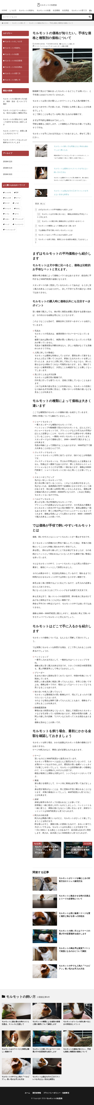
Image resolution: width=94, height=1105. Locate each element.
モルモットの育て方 (79, 10)
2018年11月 (7, 168)
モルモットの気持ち (26, 10)
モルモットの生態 (43, 10)
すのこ (18, 208)
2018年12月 (7, 162)
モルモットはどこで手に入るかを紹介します (54, 235)
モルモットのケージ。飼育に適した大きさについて (15, 132)
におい (7, 219)
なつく (17, 214)
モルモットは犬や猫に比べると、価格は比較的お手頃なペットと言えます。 (62, 215)
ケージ (36, 46)
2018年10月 (7, 174)
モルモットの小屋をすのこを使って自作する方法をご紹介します (15, 122)
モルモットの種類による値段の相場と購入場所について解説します (46, 1023)
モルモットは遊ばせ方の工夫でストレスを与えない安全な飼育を (46, 1078)
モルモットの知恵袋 (54, 1098)
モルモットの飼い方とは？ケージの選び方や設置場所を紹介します (74, 932)
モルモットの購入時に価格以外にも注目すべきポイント (61, 221)
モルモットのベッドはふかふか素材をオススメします (15, 141)
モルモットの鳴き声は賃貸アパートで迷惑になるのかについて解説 (74, 949)
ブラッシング (19, 219)
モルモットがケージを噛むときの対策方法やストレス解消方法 (74, 879)
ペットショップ (45, 46)
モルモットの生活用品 (13, 67)
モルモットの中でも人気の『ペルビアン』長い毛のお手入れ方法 (74, 967)
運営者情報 (36, 1093)
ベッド (7, 224)
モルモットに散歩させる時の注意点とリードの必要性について (74, 897)
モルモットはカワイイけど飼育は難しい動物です (15, 1050)
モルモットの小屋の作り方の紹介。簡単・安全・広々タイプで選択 (15, 101)
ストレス (8, 208)
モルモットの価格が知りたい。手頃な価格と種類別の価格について (51, 23)
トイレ (7, 214)
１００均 (8, 192)
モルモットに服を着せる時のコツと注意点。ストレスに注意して (15, 1023)
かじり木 (8, 198)
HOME (4, 10)
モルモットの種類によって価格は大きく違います (55, 226)
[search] (89, 17)
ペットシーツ (19, 224)
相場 (66, 46)
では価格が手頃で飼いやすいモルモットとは (54, 230)
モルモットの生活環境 (13, 61)
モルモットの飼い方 (18, 23)
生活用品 (65, 10)
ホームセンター (56, 46)
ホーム (27, 1093)
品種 (63, 46)
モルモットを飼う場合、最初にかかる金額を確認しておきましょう (61, 241)
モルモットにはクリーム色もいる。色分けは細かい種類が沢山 (15, 112)
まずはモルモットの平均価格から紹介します (54, 210)
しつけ (17, 203)
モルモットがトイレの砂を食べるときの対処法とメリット (77, 1023)
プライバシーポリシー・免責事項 (56, 1093)
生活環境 (56, 10)
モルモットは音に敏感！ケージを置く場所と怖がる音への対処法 (74, 914)
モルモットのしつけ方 (13, 41)
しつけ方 (13, 10)
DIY (17, 192)
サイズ (7, 203)
